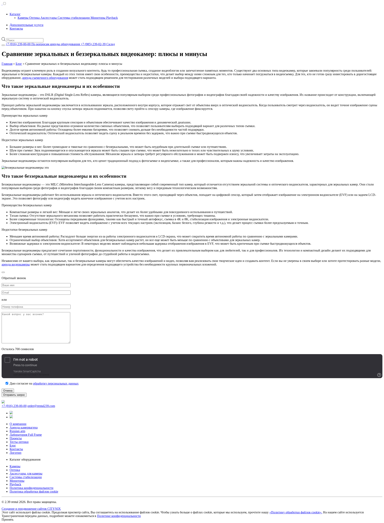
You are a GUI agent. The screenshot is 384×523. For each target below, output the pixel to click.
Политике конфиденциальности (119, 516)
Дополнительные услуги (26, 25)
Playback (112, 17)
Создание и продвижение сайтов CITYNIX (31, 508)
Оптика (34, 17)
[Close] (3, 45)
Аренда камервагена (24, 427)
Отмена (7, 390)
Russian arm (17, 431)
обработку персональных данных (56, 383)
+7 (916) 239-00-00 (14, 406)
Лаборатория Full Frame (26, 434)
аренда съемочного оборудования (45, 77)
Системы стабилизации (74, 17)
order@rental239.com (41, 406)
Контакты (16, 28)
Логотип (15, 452)
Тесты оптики (19, 442)
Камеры (23, 17)
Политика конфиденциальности (31, 488)
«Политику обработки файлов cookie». (295, 512)
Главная (7, 63)
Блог (19, 63)
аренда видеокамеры (16, 264)
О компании (18, 424)
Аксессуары (49, 17)
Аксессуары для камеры (26, 473)
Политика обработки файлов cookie (34, 491)
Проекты (16, 438)
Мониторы (98, 17)
